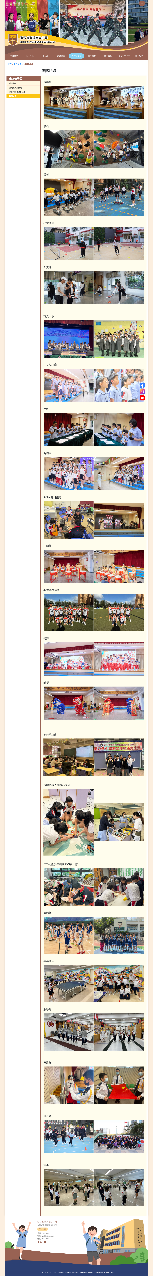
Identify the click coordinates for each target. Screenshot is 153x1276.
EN (142, 3)
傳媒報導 (61, 56)
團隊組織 (12, 96)
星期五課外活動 (15, 87)
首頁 (10, 64)
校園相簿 (12, 83)
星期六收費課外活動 (17, 92)
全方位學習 (18, 64)
